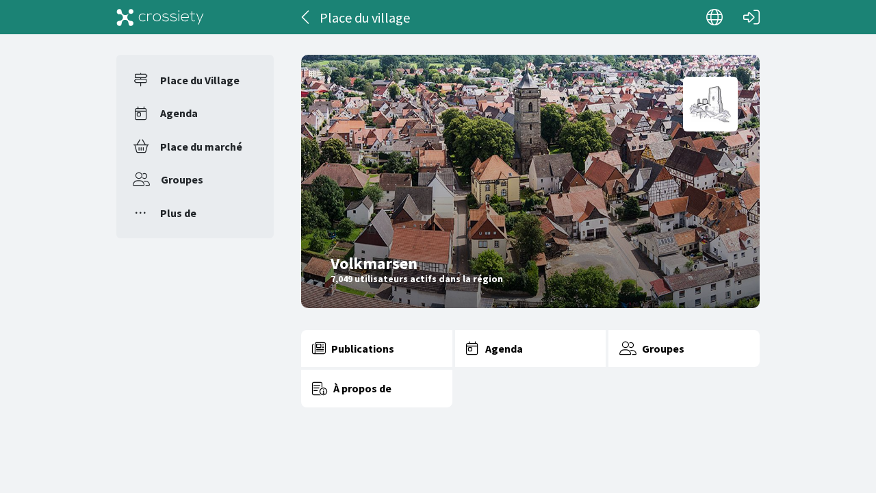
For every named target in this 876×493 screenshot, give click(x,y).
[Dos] (306, 17)
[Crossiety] (160, 17)
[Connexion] (751, 17)
